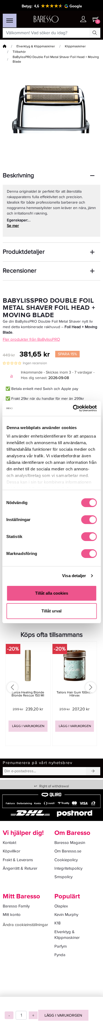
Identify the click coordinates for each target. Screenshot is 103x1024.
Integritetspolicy (68, 868)
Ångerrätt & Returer (20, 868)
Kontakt (9, 842)
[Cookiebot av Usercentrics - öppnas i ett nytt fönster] (73, 408)
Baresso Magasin (69, 842)
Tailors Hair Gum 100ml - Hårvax (74, 694)
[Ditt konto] (83, 19)
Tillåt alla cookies (51, 593)
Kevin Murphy (66, 914)
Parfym (60, 946)
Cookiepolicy (66, 859)
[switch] (89, 519)
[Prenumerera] (93, 771)
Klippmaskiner (75, 46)
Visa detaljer (74, 575)
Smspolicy (63, 876)
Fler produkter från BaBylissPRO (31, 339)
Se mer (13, 225)
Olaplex (61, 906)
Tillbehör (19, 52)
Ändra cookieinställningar (25, 924)
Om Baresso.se (67, 851)
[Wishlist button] (72, 19)
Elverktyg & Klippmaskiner (35, 46)
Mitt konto (12, 914)
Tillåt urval (51, 611)
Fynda (59, 954)
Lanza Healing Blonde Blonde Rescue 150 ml (28, 694)
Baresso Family (16, 906)
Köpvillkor (11, 851)
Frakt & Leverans (18, 859)
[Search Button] (94, 33)
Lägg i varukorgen (63, 1015)
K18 (57, 923)
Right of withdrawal (51, 786)
